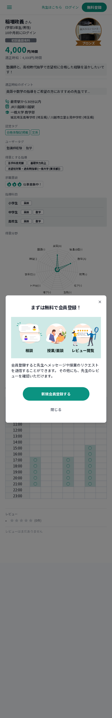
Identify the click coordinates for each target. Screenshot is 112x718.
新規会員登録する (56, 393)
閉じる (56, 409)
